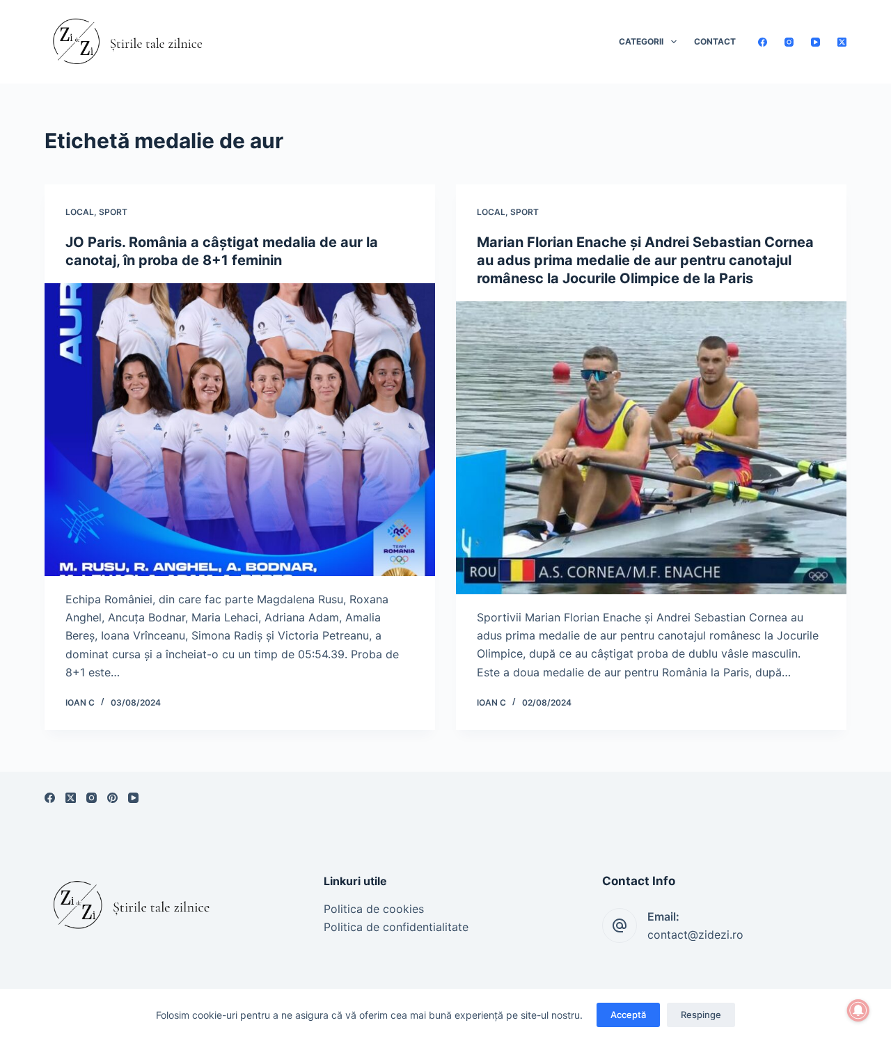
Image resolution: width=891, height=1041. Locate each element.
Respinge (701, 1014)
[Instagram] (789, 42)
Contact (715, 41)
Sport (113, 212)
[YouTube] (815, 42)
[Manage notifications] (858, 1010)
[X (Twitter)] (841, 42)
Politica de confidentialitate (396, 927)
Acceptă (628, 1014)
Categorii (641, 41)
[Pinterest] (112, 798)
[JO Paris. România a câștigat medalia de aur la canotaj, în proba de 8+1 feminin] (240, 429)
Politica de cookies (374, 909)
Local (79, 212)
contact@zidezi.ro (695, 934)
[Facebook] (762, 42)
